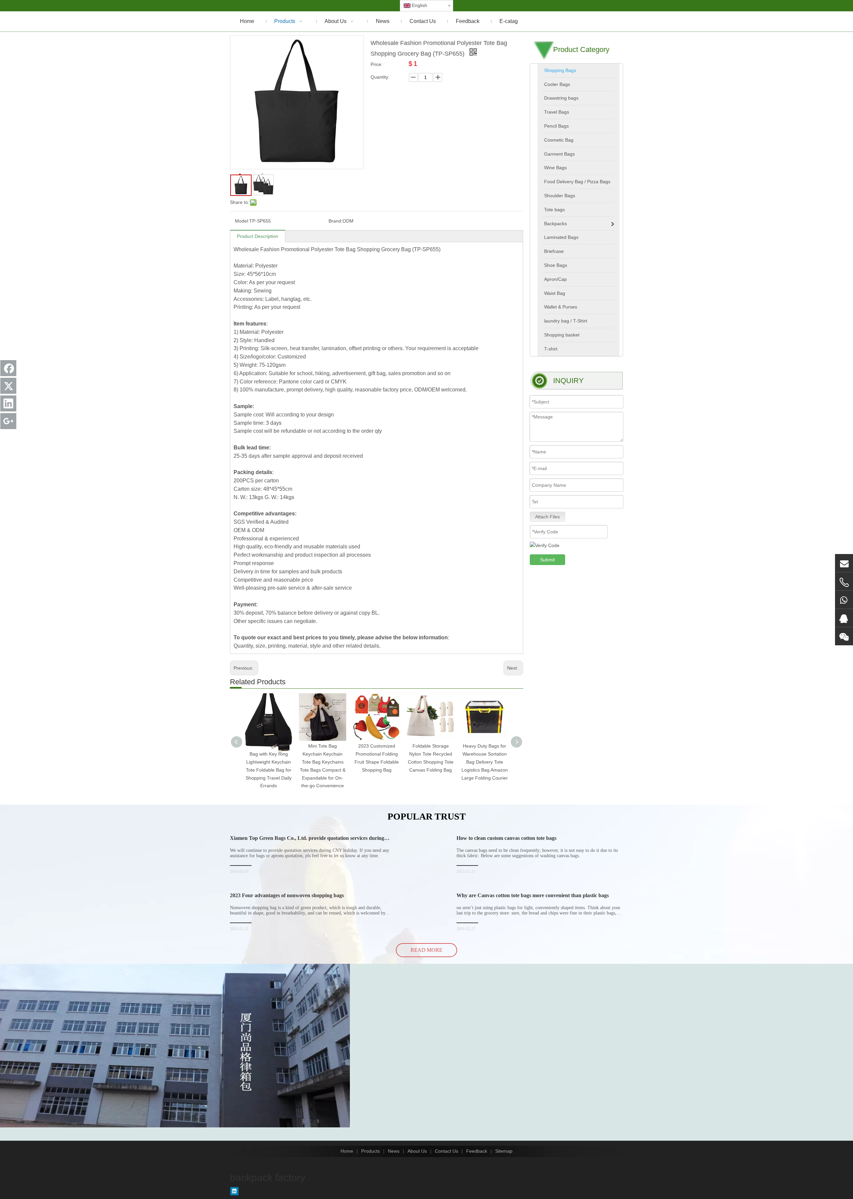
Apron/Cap (555, 279)
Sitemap (503, 1151)
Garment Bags (559, 154)
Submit (547, 559)
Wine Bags (555, 167)
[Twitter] (8, 386)
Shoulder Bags (559, 195)
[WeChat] (844, 636)
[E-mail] (844, 563)
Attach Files (547, 516)
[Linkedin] (234, 1191)
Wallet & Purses (560, 306)
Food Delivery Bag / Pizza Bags (577, 181)
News (394, 1151)
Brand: (336, 221)
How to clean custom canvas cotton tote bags (506, 838)
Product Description (257, 236)
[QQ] (844, 618)
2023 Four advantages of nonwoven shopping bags (287, 895)
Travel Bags (556, 112)
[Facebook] (8, 368)
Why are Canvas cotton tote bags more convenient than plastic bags (532, 895)
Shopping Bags (560, 70)
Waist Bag (554, 293)
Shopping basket (561, 334)
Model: (242, 221)
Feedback (476, 1151)
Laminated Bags (561, 237)
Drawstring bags (561, 98)
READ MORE (426, 950)
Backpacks (555, 223)
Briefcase (554, 251)
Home (347, 1151)
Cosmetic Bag (558, 140)
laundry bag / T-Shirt (565, 320)
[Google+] (8, 421)
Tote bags (554, 209)
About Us (417, 1151)
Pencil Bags (556, 126)
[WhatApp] (844, 600)
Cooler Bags (557, 84)
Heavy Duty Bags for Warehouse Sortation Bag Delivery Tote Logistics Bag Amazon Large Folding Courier (484, 761)
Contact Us (446, 1151)
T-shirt (550, 348)
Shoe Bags (555, 265)
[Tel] (844, 582)
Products (370, 1151)
